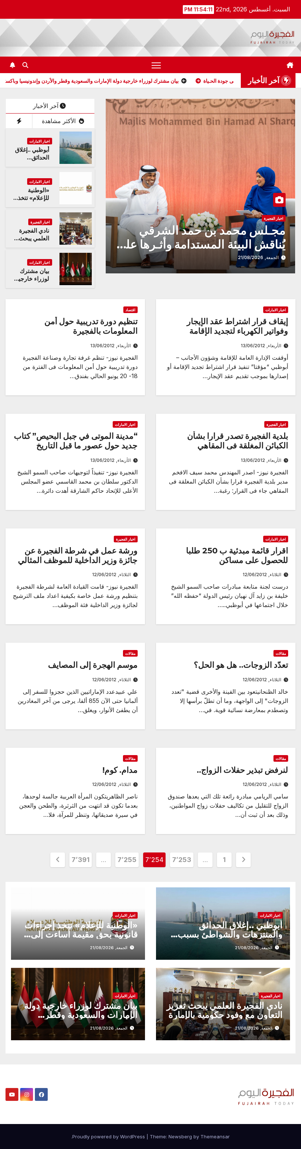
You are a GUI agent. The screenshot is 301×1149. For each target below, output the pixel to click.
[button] (25, 65)
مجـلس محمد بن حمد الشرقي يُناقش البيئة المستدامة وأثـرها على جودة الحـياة (201, 244)
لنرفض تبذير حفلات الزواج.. (242, 770)
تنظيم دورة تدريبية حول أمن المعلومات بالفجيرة (91, 326)
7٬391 (81, 859)
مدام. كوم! (120, 770)
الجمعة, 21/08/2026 (258, 257)
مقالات (281, 653)
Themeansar (215, 1136)
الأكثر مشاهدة (59, 121)
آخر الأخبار (45, 105)
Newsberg (180, 1136)
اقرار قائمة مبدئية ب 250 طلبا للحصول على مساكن (237, 555)
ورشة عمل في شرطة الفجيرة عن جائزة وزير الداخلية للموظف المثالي (78, 555)
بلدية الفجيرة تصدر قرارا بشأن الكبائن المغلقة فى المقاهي (237, 440)
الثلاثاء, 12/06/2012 (262, 574)
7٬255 (127, 859)
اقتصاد (130, 310)
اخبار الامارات (39, 141)
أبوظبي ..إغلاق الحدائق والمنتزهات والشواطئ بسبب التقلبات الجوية (230, 934)
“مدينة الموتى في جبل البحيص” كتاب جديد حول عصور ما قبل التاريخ (76, 440)
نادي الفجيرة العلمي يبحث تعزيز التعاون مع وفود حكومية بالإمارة (225, 1010)
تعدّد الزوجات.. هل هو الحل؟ (241, 665)
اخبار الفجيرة (273, 218)
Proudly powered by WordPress (109, 1136)
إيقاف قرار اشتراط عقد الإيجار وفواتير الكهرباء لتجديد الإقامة (237, 326)
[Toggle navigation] (156, 65)
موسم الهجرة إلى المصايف (93, 665)
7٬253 (181, 859)
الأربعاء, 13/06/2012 (261, 345)
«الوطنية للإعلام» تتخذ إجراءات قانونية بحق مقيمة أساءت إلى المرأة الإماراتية (81, 934)
